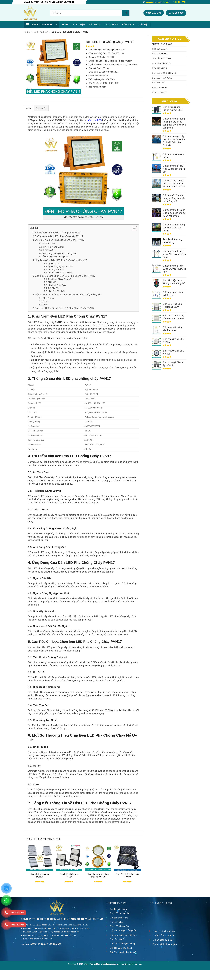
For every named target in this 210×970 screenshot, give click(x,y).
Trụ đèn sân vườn (118, 909)
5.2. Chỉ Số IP (50, 282)
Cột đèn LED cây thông (121, 948)
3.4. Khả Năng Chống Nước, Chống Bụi (57, 253)
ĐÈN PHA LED (158, 83)
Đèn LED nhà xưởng (119, 926)
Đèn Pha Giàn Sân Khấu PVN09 (127, 875)
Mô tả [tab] (28, 108)
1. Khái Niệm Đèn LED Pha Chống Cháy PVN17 (57, 232)
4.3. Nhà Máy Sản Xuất (54, 269)
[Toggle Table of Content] (133, 228)
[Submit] (125, 13)
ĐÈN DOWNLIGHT (160, 88)
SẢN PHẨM (95, 24)
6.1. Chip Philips (46, 298)
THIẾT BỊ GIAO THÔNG (162, 44)
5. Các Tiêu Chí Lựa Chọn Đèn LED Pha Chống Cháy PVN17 (64, 276)
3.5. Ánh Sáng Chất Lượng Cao (53, 257)
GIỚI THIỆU (79, 24)
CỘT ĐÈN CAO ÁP (160, 49)
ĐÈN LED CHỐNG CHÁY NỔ (164, 73)
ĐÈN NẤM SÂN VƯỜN (161, 63)
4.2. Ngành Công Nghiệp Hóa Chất (58, 266)
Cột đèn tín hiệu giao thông (122, 943)
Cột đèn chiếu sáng (119, 917)
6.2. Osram (44, 301)
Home (27, 32)
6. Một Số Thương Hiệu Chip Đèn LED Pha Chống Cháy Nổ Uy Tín (67, 294)
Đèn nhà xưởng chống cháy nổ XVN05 (98, 875)
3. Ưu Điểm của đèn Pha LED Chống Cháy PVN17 (58, 240)
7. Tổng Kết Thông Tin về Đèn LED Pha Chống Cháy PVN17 (63, 308)
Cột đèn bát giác (117, 939)
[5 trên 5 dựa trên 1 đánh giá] (113, 46)
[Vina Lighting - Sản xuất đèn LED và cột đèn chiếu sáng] (35, 12)
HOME (65, 24)
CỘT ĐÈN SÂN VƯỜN (161, 59)
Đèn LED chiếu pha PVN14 (69, 875)
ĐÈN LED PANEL (159, 92)
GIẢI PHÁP (110, 24)
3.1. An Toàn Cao (47, 243)
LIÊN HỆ (143, 24)
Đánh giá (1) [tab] (41, 108)
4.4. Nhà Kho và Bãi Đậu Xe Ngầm (58, 272)
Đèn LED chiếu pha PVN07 (40, 875)
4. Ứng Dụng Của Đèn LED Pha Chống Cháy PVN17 (60, 260)
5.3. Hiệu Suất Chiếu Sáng (55, 285)
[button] (41, 24)
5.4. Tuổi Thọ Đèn (51, 288)
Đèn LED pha (116, 922)
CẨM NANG (128, 24)
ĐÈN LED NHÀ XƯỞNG (162, 78)
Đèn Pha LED (41, 32)
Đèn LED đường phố (119, 913)
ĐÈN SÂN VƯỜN (159, 68)
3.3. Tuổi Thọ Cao (47, 250)
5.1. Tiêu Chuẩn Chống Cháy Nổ (57, 279)
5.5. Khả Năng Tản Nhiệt (54, 291)
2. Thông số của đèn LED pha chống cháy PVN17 (58, 236)
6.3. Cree (43, 305)
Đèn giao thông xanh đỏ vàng (123, 935)
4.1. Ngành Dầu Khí (52, 263)
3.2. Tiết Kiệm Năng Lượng (51, 247)
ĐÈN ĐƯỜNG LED (160, 54)
